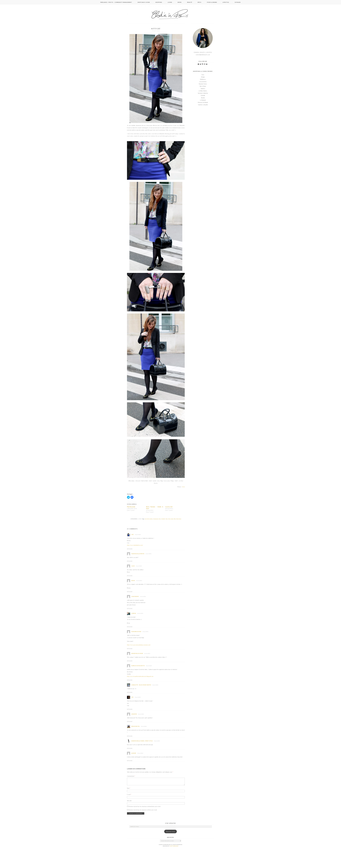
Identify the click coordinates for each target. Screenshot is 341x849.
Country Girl (168, 506)
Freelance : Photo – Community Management (116, 2)
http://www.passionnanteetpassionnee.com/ (139, 645)
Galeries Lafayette (203, 104)
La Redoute (203, 100)
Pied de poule (131, 506)
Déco (199, 2)
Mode (180, 2)
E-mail (129, 794)
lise (132, 534)
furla (167, 518)
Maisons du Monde (203, 102)
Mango (203, 77)
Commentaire (131, 776)
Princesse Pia (135, 726)
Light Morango (174, 846)
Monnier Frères (203, 84)
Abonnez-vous (170, 831)
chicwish (163, 518)
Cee (132, 697)
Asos (203, 74)
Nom (128, 788)
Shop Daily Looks (144, 2)
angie (133, 580)
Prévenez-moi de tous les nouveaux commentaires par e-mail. (144, 806)
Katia (183, 486)
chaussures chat (157, 518)
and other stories (149, 518)
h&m (175, 518)
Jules (133, 566)
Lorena (133, 613)
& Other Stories (203, 91)
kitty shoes (178, 518)
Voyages (238, 2)
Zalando (203, 95)
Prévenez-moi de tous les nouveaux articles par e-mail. (142, 810)
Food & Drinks (212, 2)
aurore (133, 753)
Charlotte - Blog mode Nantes (141, 685)
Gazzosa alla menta (137, 553)
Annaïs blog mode (137, 653)
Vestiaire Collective (203, 93)
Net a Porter (203, 86)
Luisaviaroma (203, 81)
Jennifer (134, 714)
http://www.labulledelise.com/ (135, 545)
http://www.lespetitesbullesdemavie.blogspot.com (140, 676)
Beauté (189, 2)
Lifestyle (226, 2)
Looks (170, 2)
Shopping (158, 2)
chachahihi (135, 596)
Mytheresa (203, 79)
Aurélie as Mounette (138, 665)
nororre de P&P (136, 631)
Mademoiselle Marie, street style (142, 741)
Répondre (129, 548)
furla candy (170, 518)
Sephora (203, 88)
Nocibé (203, 97)
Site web (129, 800)
